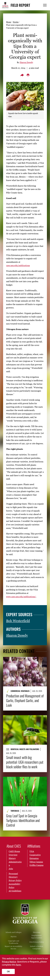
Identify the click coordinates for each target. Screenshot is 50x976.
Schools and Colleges (13, 932)
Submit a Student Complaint (36, 947)
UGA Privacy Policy (36, 942)
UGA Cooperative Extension (35, 854)
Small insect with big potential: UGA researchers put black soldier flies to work (24, 762)
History (12, 858)
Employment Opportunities (36, 936)
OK (8, 971)
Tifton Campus (36, 862)
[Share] (22, 75)
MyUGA (13, 937)
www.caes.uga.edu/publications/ (21, 596)
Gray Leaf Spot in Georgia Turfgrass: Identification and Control (23, 820)
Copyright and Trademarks (13, 942)
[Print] (28, 75)
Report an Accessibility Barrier (13, 947)
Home (8, 22)
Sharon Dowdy (26, 62)
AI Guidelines (15, 891)
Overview (13, 855)
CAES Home (14, 851)
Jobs (11, 868)
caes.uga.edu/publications (18, 265)
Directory (36, 932)
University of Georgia (25, 914)
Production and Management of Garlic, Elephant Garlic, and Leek (25, 700)
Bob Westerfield (18, 621)
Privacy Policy (15, 880)
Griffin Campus (36, 865)
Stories (15, 22)
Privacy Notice (9, 961)
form (18, 964)
